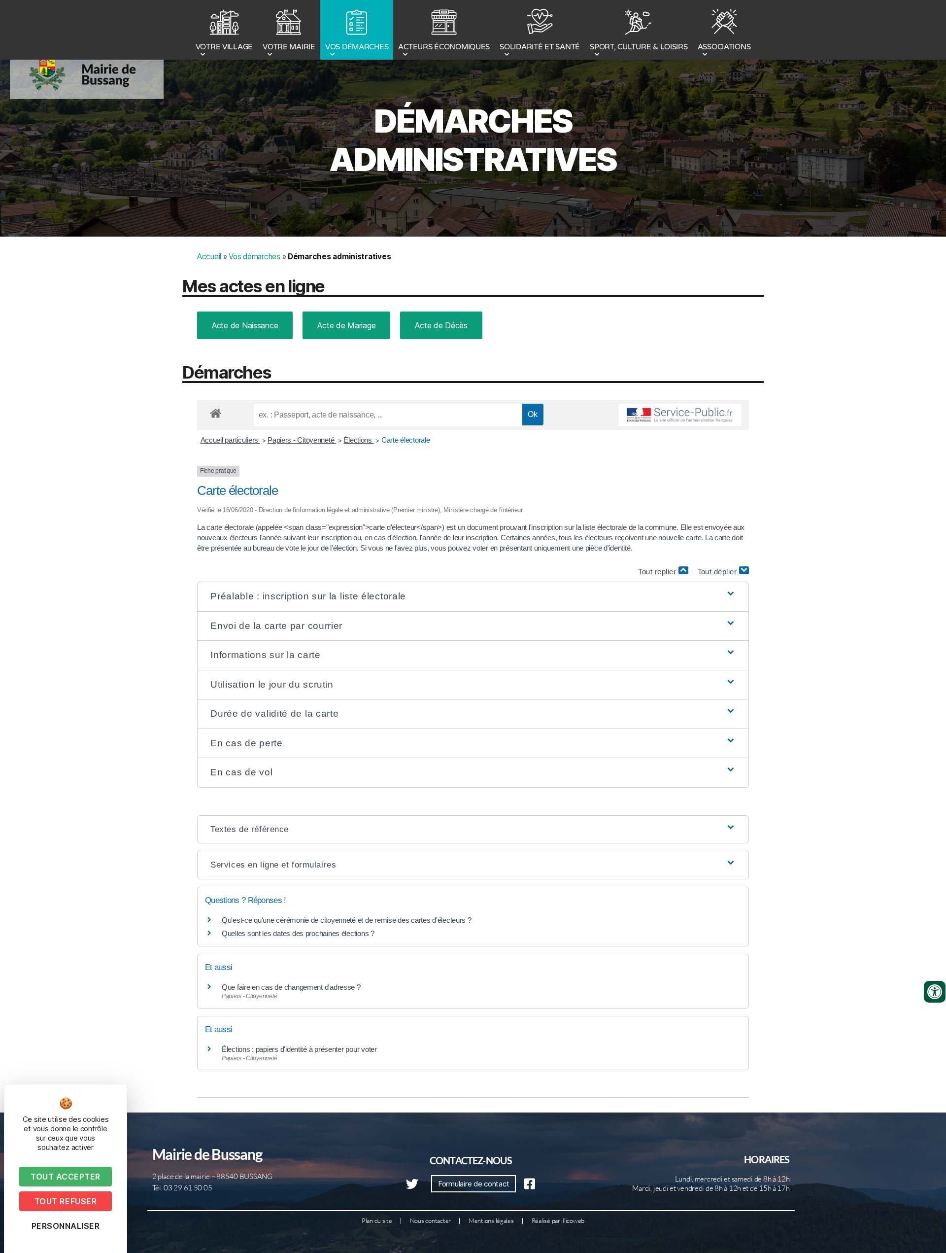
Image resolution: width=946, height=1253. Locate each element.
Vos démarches (254, 256)
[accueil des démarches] (215, 411)
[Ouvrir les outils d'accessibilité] (935, 992)
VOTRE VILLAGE (224, 46)
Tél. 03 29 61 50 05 (182, 1187)
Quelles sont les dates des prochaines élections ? (298, 933)
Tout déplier (719, 571)
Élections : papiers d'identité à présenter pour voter (299, 1049)
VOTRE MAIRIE (289, 46)
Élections (358, 440)
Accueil (209, 256)
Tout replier (658, 571)
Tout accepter (66, 1177)
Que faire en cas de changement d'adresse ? (291, 987)
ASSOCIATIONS (724, 46)
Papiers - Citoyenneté (302, 440)
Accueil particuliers (230, 440)
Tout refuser (65, 1201)
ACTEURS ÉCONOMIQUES (444, 46)
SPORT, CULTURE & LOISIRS (639, 46)
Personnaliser (66, 1226)
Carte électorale (405, 440)
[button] (473, 596)
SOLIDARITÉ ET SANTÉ (540, 46)
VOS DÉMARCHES (357, 46)
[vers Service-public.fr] (680, 415)
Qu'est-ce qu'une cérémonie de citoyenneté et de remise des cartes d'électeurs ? (347, 920)
